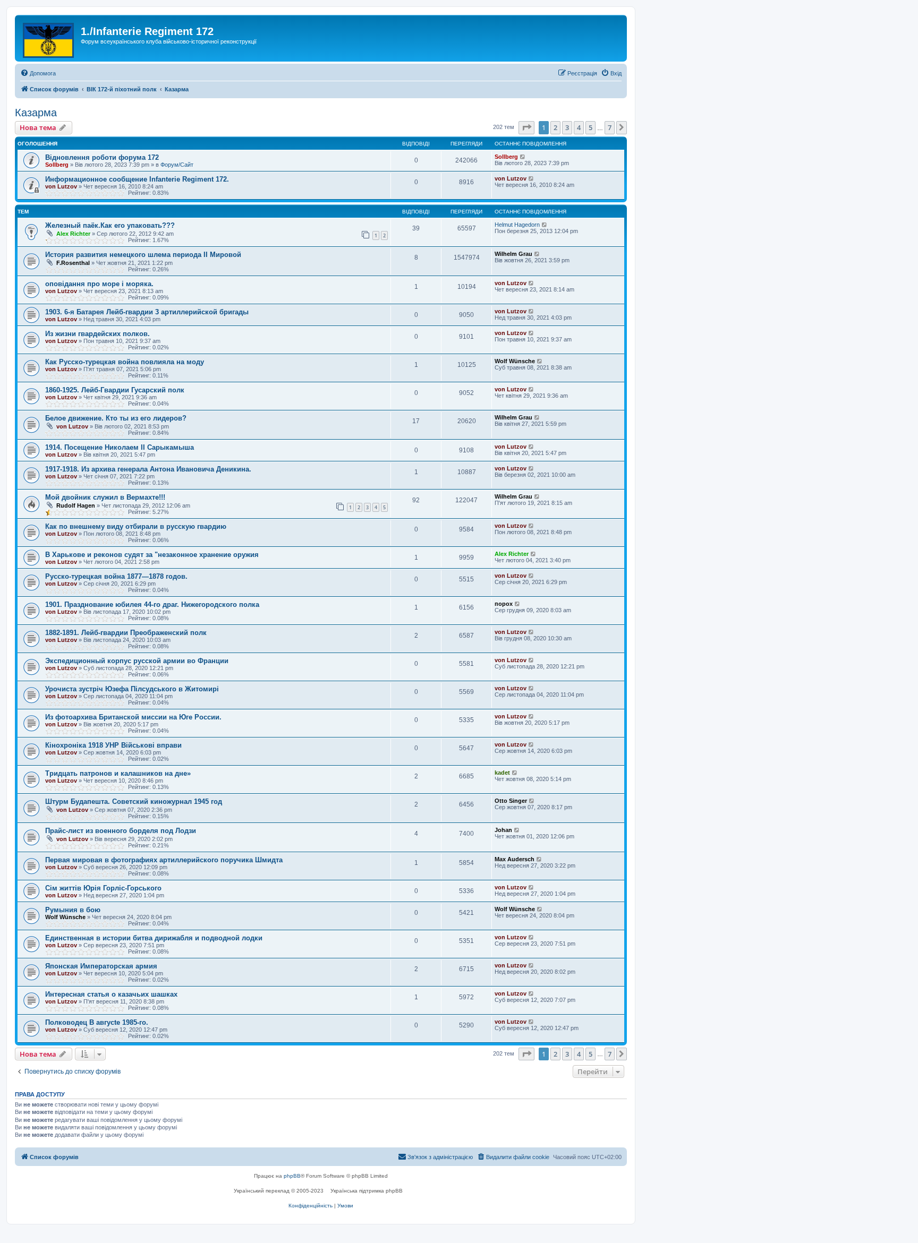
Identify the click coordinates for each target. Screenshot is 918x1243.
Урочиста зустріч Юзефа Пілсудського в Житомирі (132, 689)
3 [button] (567, 127)
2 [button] (555, 127)
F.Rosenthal (73, 263)
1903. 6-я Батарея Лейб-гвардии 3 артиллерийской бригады (147, 312)
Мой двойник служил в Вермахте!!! (105, 497)
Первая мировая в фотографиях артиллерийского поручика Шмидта (164, 860)
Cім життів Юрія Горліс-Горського (103, 888)
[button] (526, 127)
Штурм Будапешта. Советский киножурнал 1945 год (133, 801)
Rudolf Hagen (75, 505)
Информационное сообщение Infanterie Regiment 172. (137, 179)
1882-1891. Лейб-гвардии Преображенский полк (126, 633)
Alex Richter (73, 233)
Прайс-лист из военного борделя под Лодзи (120, 831)
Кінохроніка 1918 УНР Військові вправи (113, 745)
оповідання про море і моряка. (99, 284)
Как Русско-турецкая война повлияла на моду (124, 362)
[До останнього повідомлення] (523, 156)
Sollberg (57, 164)
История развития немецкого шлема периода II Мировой (143, 255)
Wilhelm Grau (513, 254)
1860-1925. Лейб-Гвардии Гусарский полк (114, 390)
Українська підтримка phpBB (366, 1191)
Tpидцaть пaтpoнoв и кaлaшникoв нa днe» (118, 773)
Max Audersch (514, 859)
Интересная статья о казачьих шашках (111, 994)
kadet (502, 772)
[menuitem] (38, 73)
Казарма (36, 112)
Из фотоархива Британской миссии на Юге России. (133, 717)
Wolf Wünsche (515, 361)
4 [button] (579, 127)
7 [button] (609, 127)
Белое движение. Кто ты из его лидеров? (115, 418)
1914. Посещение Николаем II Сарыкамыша (119, 447)
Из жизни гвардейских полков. (97, 334)
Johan (503, 830)
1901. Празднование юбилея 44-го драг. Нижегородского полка (152, 604)
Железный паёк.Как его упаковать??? (110, 225)
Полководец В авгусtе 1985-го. (96, 1022)
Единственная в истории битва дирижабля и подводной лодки (153, 938)
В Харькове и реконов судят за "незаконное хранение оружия (152, 555)
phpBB (292, 1176)
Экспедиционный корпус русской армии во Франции (136, 661)
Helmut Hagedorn (517, 224)
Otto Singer (511, 801)
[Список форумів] (49, 38)
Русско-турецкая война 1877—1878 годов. (116, 576)
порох (504, 604)
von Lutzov (61, 186)
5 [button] (590, 127)
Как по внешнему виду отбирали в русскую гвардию (135, 526)
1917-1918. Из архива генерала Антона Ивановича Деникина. (148, 469)
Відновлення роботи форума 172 (102, 157)
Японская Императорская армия (101, 966)
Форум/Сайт (176, 164)
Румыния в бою (72, 910)
